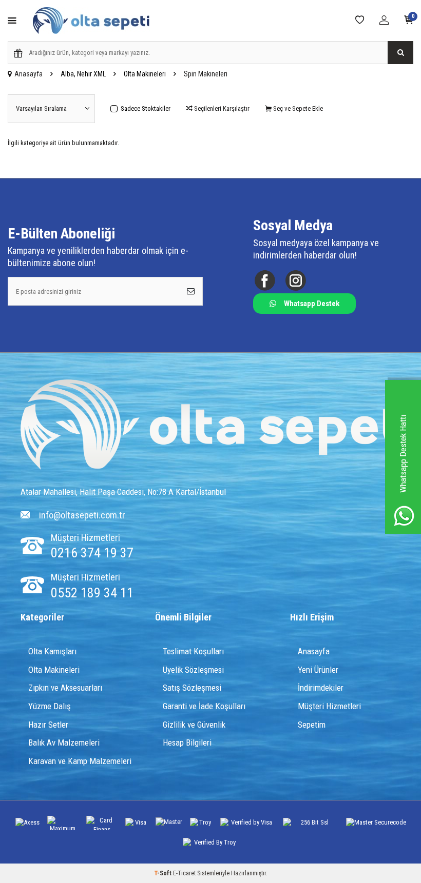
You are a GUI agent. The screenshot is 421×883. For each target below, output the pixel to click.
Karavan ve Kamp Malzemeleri (79, 761)
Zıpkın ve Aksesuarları (65, 688)
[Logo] (217, 425)
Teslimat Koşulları (193, 651)
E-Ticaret (184, 873)
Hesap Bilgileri (187, 742)
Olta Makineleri (145, 74)
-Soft (163, 873)
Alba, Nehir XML (83, 74)
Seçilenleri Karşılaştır (221, 108)
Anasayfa (28, 74)
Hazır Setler (48, 724)
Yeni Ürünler (318, 670)
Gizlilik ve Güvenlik (194, 724)
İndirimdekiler (320, 688)
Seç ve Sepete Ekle (297, 108)
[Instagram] (295, 280)
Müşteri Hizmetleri (329, 706)
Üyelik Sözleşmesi (193, 670)
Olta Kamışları (52, 651)
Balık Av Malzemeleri (64, 742)
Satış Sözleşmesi (192, 688)
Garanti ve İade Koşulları (204, 706)
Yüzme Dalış (49, 706)
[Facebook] (264, 280)
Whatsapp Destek (311, 303)
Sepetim (312, 724)
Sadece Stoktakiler (145, 108)
